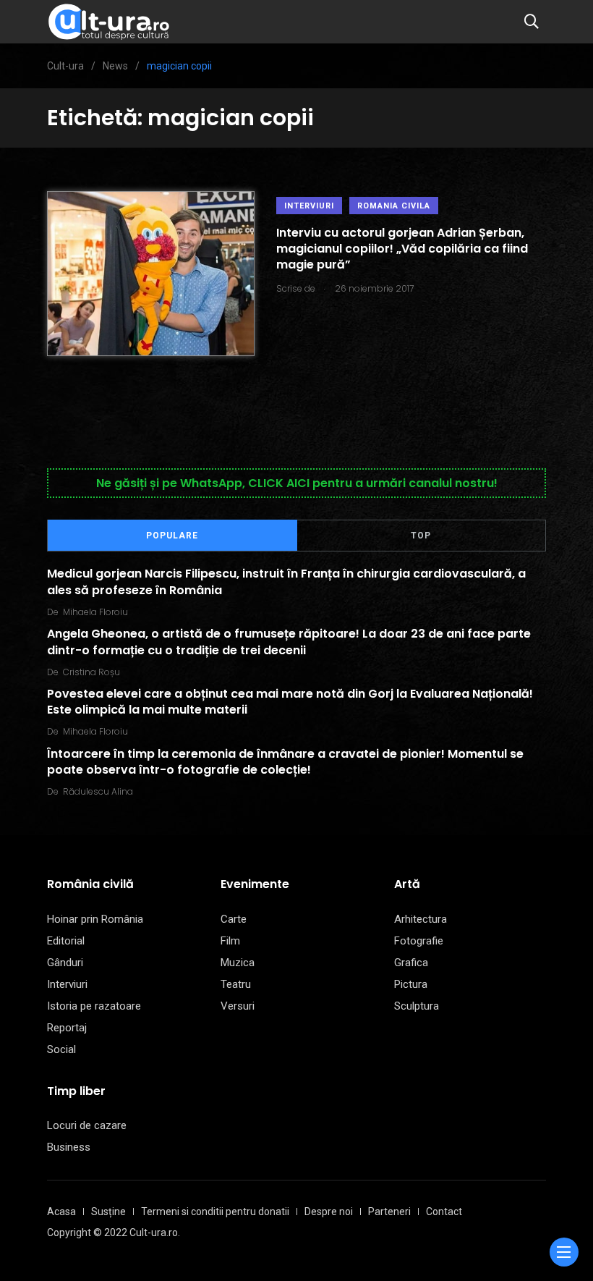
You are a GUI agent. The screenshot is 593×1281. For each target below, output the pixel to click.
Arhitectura (420, 919)
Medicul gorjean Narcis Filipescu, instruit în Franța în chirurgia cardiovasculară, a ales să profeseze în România (286, 581)
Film (230, 940)
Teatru (236, 984)
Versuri (238, 1005)
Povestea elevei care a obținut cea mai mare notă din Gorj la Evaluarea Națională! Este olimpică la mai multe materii (290, 701)
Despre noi (328, 1211)
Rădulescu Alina (98, 791)
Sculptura (416, 1005)
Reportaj (67, 1027)
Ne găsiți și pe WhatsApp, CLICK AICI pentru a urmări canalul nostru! (297, 483)
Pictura (410, 984)
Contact (444, 1211)
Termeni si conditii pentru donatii (215, 1211)
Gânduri (65, 962)
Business (68, 1147)
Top (421, 535)
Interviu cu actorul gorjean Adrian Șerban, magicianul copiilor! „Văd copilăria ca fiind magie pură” (402, 249)
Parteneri (389, 1211)
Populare (172, 535)
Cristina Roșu (91, 672)
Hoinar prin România (95, 919)
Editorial (66, 940)
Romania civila (393, 206)
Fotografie (418, 940)
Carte (234, 919)
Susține (108, 1211)
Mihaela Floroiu (95, 612)
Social (61, 1049)
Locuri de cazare (87, 1125)
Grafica (411, 962)
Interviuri (309, 206)
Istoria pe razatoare (94, 1005)
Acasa (61, 1211)
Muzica (238, 962)
